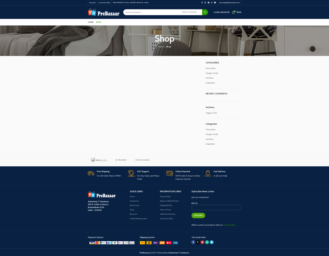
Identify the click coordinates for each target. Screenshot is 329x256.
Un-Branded (120, 160)
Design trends (212, 73)
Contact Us (134, 201)
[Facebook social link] (202, 2)
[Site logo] (103, 12)
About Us (133, 214)
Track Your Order (166, 218)
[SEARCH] (205, 12)
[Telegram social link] (215, 2)
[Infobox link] (106, 173)
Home (160, 46)
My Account (134, 205)
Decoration (211, 68)
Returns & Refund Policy (169, 201)
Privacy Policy (165, 196)
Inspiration (210, 83)
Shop (132, 210)
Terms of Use (165, 210)
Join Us (194, 203)
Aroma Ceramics (142, 160)
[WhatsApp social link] (211, 2)
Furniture (210, 78)
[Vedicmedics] (99, 159)
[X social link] (205, 2)
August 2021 (211, 113)
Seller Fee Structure (167, 214)
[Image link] (112, 242)
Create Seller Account (138, 218)
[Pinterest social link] (208, 2)
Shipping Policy (166, 205)
